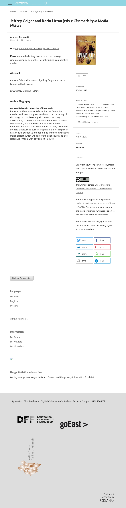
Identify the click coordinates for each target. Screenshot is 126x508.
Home (13, 11)
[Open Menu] (10, 3)
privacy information (74, 377)
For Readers (16, 337)
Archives (23, 11)
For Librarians (17, 346)
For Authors (16, 341)
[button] (84, 240)
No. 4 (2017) (36, 11)
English (14, 301)
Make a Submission (21, 278)
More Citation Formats (88, 122)
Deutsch (14, 296)
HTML (83, 75)
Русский (14, 305)
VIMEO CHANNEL (19, 319)
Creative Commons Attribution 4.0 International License (94, 188)
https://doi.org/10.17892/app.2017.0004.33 (37, 48)
